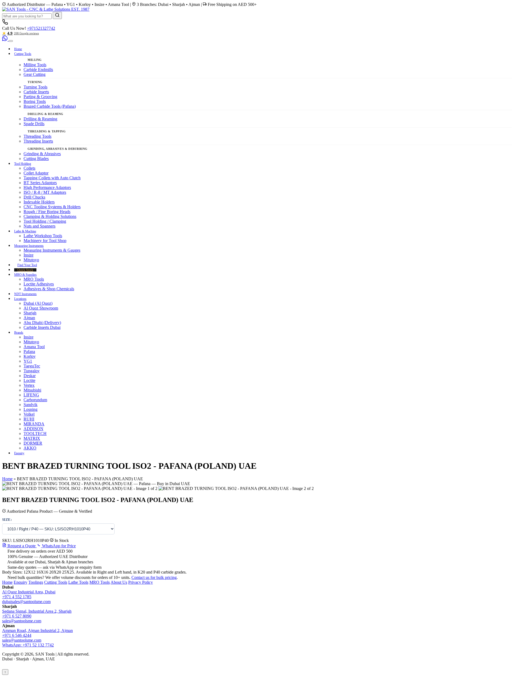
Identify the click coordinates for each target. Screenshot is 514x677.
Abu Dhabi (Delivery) (42, 322)
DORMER (33, 443)
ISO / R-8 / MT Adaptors (45, 192)
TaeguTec (32, 366)
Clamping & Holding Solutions (50, 216)
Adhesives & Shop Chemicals (49, 289)
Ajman (29, 317)
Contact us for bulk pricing (154, 577)
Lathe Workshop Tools (43, 235)
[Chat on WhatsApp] (13, 671)
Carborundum (35, 399)
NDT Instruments (25, 294)
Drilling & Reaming (40, 119)
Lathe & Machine (25, 231)
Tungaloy (32, 371)
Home (18, 49)
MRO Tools (34, 279)
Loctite (29, 380)
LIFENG (31, 395)
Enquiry (19, 453)
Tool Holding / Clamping (45, 221)
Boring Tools (35, 101)
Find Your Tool (27, 265)
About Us (119, 582)
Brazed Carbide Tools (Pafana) (50, 106)
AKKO (30, 448)
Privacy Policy (140, 582)
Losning (30, 409)
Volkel (29, 414)
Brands (18, 332)
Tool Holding (22, 163)
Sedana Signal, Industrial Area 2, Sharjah (36, 611)
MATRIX (32, 438)
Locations (20, 298)
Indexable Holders (39, 202)
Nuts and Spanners (39, 226)
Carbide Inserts (36, 92)
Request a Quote (21, 546)
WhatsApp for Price (58, 546)
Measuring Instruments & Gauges (52, 250)
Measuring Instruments (29, 245)
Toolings (35, 582)
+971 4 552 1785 (16, 596)
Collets (29, 168)
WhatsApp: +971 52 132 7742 (28, 645)
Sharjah (30, 313)
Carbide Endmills (38, 69)
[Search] (57, 15)
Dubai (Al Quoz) (38, 303)
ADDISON (33, 428)
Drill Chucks (34, 197)
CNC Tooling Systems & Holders (52, 206)
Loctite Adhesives (39, 284)
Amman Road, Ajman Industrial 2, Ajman (37, 630)
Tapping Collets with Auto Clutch (52, 178)
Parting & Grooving (40, 96)
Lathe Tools (78, 582)
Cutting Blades (36, 158)
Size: (7, 520)
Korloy (30, 356)
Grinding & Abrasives (42, 153)
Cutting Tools (22, 53)
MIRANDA (34, 424)
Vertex (29, 385)
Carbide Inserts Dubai (42, 327)
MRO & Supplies (25, 274)
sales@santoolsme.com (21, 621)
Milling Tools (35, 64)
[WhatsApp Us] (5, 39)
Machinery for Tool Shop (45, 240)
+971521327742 (41, 28)
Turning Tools (35, 87)
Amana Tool (34, 346)
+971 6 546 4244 (16, 635)
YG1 (28, 361)
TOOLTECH (35, 433)
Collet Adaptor (36, 173)
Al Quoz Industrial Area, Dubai (28, 592)
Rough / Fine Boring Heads (47, 211)
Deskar (30, 375)
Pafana (29, 351)
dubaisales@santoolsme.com (26, 601)
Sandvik (30, 404)
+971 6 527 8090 (16, 616)
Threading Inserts (38, 141)
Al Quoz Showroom (41, 308)
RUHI (29, 419)
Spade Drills (34, 123)
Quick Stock (25, 269)
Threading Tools (37, 136)
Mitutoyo (31, 260)
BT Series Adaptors (40, 182)
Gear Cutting (35, 74)
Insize (28, 255)
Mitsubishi (32, 390)
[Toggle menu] (11, 41)
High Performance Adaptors (47, 187)
